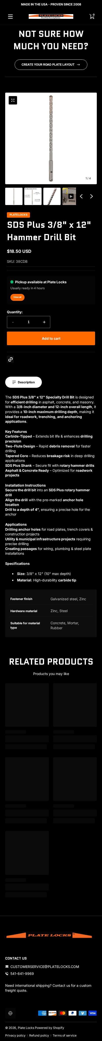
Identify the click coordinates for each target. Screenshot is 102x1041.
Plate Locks (26, 1028)
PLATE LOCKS (18, 215)
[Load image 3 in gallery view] (52, 196)
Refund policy (39, 1035)
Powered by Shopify (49, 1028)
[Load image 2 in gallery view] (33, 196)
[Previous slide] (81, 196)
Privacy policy (15, 1035)
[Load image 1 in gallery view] (14, 196)
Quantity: (15, 312)
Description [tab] (26, 382)
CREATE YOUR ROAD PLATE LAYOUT (48, 64)
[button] (13, 100)
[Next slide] (91, 196)
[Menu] (10, 16)
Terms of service (64, 1035)
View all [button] (17, 297)
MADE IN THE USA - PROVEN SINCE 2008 (51, 4)
